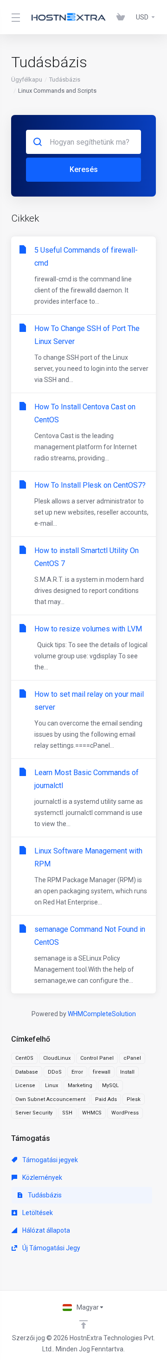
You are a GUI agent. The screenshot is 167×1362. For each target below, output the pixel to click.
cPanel (132, 1058)
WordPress (125, 1113)
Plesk (134, 1099)
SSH (67, 1113)
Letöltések (37, 1212)
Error (77, 1072)
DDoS (55, 1072)
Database (26, 1072)
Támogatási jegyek (49, 1160)
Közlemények (41, 1177)
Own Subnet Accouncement (50, 1099)
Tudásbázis (64, 79)
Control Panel (97, 1058)
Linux (51, 1085)
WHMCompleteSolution (102, 1014)
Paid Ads (106, 1099)
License (25, 1085)
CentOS (24, 1058)
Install (127, 1072)
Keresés (84, 169)
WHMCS (92, 1113)
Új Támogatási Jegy (50, 1248)
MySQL (110, 1085)
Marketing (80, 1085)
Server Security (33, 1113)
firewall (101, 1072)
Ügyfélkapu (26, 79)
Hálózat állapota (45, 1230)
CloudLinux (57, 1058)
